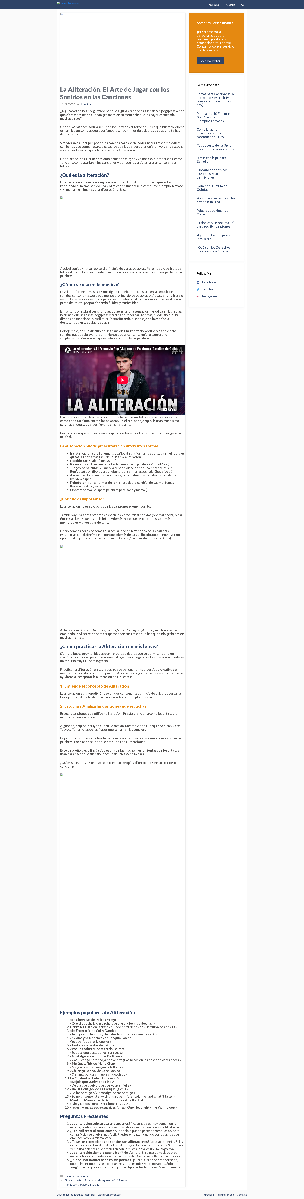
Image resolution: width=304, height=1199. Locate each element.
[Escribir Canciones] (78, 4)
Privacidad (208, 1194)
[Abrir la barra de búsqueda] (242, 4)
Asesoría (230, 4)
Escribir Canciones (76, 1176)
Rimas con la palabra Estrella (82, 1184)
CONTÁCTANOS (210, 60)
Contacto (242, 1194)
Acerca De (214, 4)
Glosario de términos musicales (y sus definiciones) (96, 1180)
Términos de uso (225, 1194)
